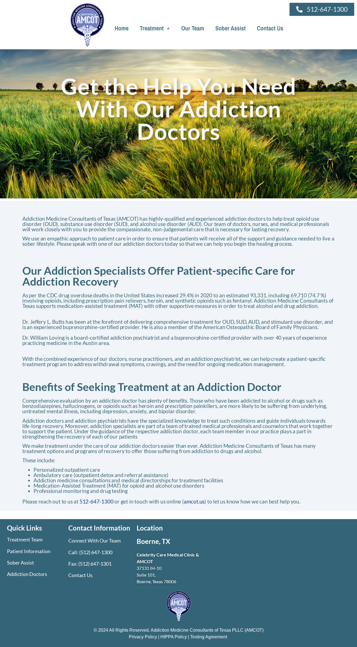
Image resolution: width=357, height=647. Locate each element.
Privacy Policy (143, 636)
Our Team (192, 28)
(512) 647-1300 (95, 552)
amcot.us (194, 501)
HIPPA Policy (173, 636)
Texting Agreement (208, 636)
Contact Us (270, 28)
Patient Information (28, 551)
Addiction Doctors (27, 574)
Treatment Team (25, 539)
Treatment (152, 28)
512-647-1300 (96, 501)
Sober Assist (230, 28)
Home (122, 28)
